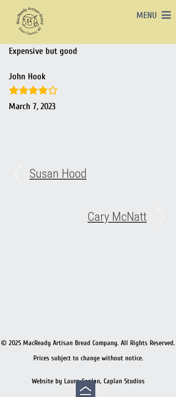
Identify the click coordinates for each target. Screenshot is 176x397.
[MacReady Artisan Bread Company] (31, 36)
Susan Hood (58, 173)
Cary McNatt (117, 217)
